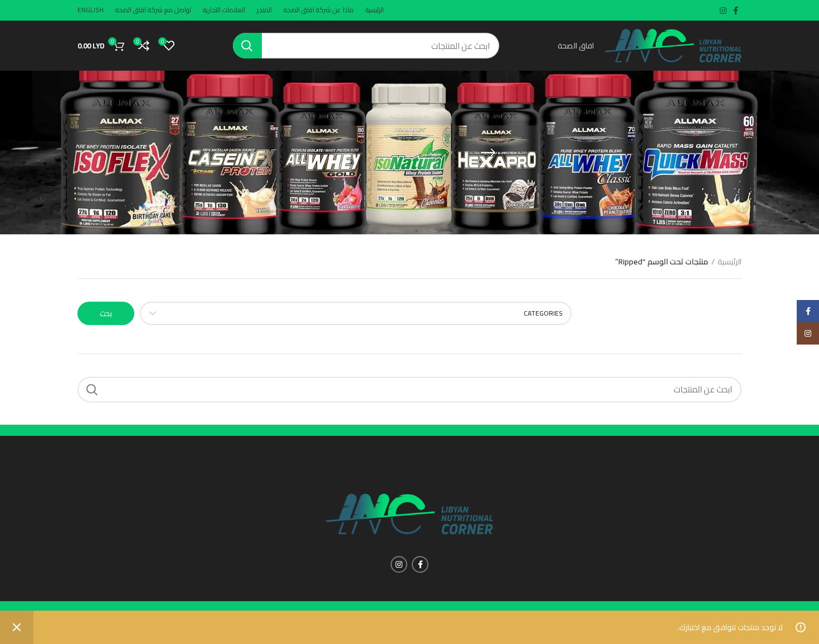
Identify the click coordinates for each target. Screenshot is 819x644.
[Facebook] (808, 311)
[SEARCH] (247, 45)
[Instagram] (808, 333)
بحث (106, 313)
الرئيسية (730, 262)
